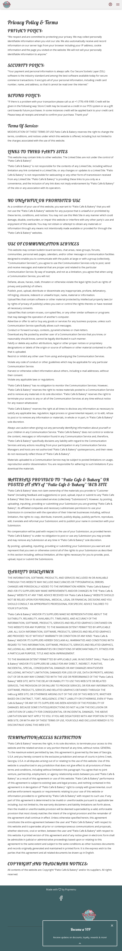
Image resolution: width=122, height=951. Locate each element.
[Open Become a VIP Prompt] (80, 943)
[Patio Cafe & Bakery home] (15, 4)
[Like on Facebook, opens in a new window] (61, 899)
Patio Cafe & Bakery (89, 915)
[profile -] (110, 4)
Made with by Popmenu (39, 889)
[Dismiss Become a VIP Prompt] (112, 925)
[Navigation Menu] (118, 4)
